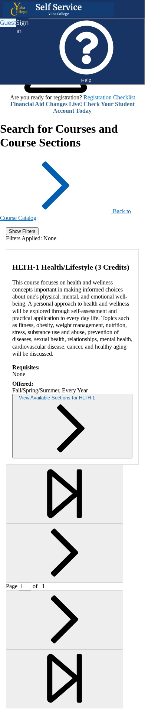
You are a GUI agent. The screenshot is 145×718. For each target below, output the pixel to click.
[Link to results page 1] (64, 494)
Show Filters (22, 231)
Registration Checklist (109, 97)
